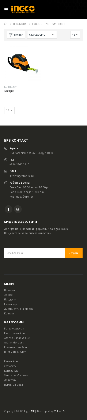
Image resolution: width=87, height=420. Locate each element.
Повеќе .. (34, 52)
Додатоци (10, 380)
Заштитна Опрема (16, 375)
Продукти (10, 299)
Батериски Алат (14, 328)
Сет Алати (10, 366)
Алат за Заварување (17, 337)
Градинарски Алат (15, 347)
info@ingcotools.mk (22, 175)
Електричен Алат (14, 333)
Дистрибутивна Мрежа (19, 308)
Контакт (9, 313)
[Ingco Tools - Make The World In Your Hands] (23, 10)
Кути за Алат (11, 370)
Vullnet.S (59, 411)
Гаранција (10, 304)
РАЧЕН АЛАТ (10, 87)
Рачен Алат (11, 361)
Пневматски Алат (15, 351)
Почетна (9, 290)
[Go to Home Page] (5, 24)
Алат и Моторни (14, 342)
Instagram (18, 209)
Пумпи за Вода (13, 384)
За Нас (8, 294)
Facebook (8, 209)
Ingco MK (29, 411)
